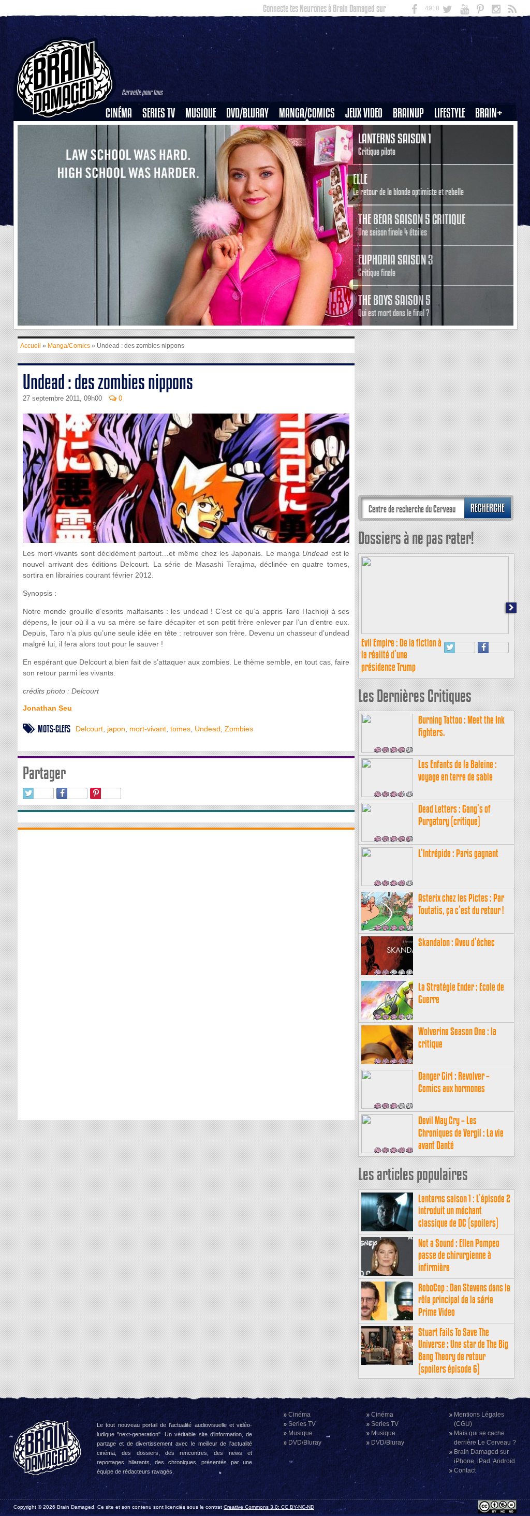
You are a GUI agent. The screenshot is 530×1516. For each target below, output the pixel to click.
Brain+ (489, 113)
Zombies (239, 729)
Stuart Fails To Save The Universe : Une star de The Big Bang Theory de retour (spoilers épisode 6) (463, 1350)
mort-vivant (147, 729)
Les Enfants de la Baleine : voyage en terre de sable (457, 770)
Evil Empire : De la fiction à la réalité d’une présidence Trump (401, 655)
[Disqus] (186, 973)
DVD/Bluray (247, 113)
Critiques (123, 131)
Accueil (30, 345)
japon (116, 729)
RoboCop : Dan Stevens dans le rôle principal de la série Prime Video (464, 1300)
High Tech (452, 166)
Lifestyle (449, 113)
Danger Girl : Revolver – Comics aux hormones (454, 1082)
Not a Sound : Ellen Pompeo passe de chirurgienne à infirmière (458, 1255)
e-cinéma (123, 166)
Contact (465, 1470)
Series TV (158, 113)
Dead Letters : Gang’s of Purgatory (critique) (454, 815)
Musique (200, 113)
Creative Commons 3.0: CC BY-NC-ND (269, 1507)
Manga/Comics (307, 113)
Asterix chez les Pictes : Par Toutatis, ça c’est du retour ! (461, 904)
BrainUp (408, 113)
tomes (180, 729)
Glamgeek (452, 148)
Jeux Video (363, 113)
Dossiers (123, 148)
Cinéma (119, 113)
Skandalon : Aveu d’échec (456, 942)
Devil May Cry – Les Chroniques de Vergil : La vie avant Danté (461, 1132)
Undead (207, 729)
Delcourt (89, 729)
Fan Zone (492, 131)
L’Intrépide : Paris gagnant (458, 853)
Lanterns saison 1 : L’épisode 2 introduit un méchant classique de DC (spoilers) (464, 1211)
